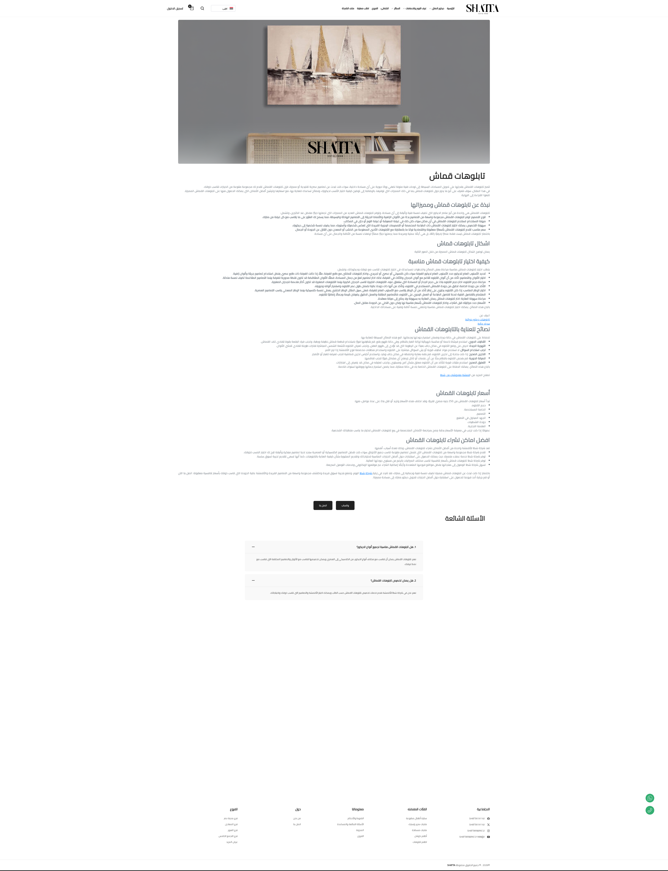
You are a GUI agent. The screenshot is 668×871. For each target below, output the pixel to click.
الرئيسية (450, 8)
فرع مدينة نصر (231, 818)
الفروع (375, 8)
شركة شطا (366, 473)
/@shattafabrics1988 (472, 836)
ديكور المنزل (438, 8)
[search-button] (202, 8)
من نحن (297, 818)
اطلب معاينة (363, 8)
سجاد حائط (484, 323)
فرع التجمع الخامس (228, 836)
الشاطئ (385, 8)
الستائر (397, 8)
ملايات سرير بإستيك (417, 824)
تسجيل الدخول (175, 8)
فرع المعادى (231, 824)
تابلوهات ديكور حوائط (477, 319)
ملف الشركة (348, 8)
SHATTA (451, 865)
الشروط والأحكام (356, 818)
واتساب (345, 505)
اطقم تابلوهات (420, 842)
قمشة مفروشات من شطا (455, 375)
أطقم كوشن (420, 836)
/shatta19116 (477, 818)
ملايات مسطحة (419, 830)
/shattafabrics (476, 830)
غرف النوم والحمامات (416, 8)
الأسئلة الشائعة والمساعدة (350, 824)
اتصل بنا (323, 505)
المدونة (360, 830)
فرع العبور (233, 830)
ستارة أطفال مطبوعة (416, 818)
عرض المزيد (232, 842)
